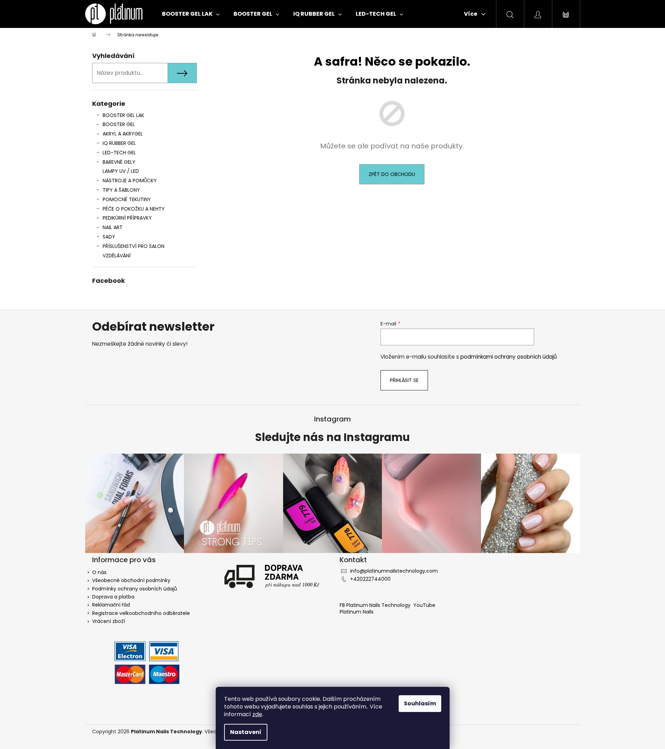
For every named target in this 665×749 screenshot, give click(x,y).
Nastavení (245, 732)
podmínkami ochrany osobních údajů (508, 356)
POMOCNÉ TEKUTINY (127, 199)
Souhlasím (420, 703)
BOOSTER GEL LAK (123, 115)
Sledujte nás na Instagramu (332, 437)
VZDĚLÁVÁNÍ (117, 255)
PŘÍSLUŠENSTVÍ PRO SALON (133, 246)
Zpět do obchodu (392, 174)
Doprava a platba (113, 596)
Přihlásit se (404, 380)
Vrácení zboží (108, 621)
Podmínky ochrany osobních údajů (134, 588)
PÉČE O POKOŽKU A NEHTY (134, 208)
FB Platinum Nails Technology (376, 605)
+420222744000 (370, 578)
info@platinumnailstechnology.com (394, 570)
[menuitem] (191, 14)
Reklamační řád (111, 604)
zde (257, 714)
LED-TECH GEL (119, 152)
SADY (109, 236)
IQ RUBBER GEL (119, 143)
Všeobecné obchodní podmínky (131, 580)
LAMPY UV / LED (121, 171)
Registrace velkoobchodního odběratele (141, 613)
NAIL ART (113, 227)
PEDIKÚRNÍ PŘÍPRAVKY (127, 217)
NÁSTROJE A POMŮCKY (130, 180)
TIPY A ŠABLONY (121, 189)
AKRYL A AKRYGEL (123, 133)
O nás (99, 572)
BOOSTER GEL (119, 124)
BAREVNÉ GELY (119, 162)
